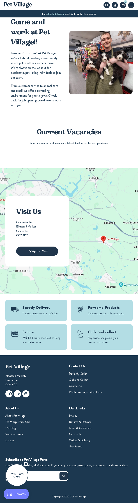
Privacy (73, 416)
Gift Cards (75, 434)
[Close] (26, 464)
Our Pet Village (78, 497)
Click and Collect (78, 380)
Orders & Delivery (79, 440)
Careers (9, 440)
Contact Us (75, 386)
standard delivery (55, 14)
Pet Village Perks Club (17, 422)
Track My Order (78, 374)
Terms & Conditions (80, 428)
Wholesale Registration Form (85, 392)
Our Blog (10, 428)
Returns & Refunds (80, 422)
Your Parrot (75, 446)
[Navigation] (131, 5)
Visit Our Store (14, 434)
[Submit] (63, 476)
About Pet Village (15, 416)
